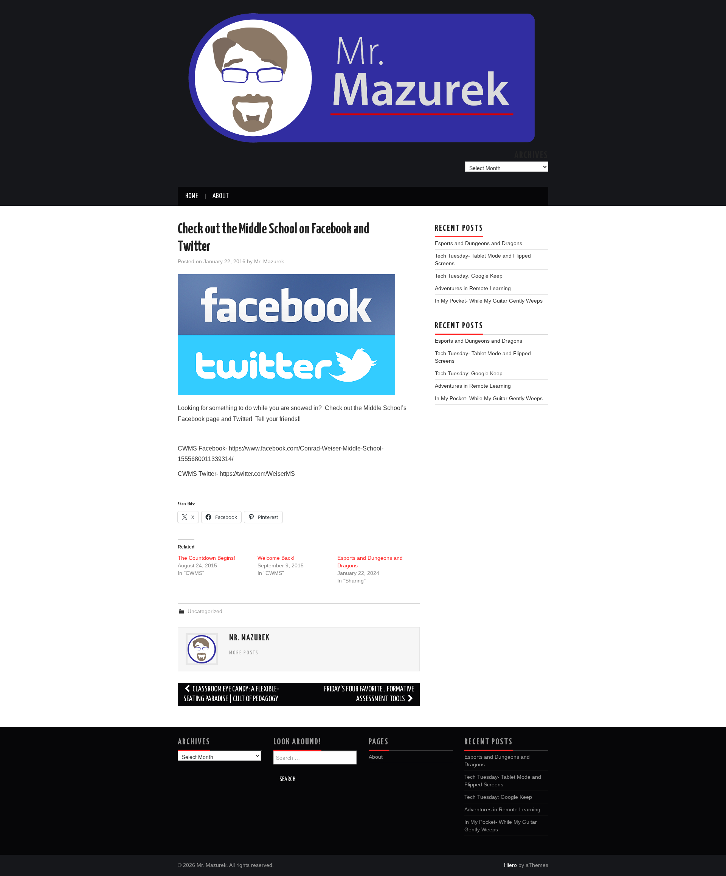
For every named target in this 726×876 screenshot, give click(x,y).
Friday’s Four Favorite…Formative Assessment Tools (369, 694)
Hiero (510, 865)
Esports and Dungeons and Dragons (478, 243)
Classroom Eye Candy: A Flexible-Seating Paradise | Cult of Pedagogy (231, 694)
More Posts (244, 652)
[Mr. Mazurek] (363, 76)
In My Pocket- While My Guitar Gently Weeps (489, 301)
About (221, 196)
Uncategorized (205, 611)
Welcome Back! (276, 558)
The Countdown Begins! (206, 558)
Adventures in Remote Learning (473, 288)
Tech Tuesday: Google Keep (469, 276)
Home (191, 196)
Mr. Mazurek (269, 261)
